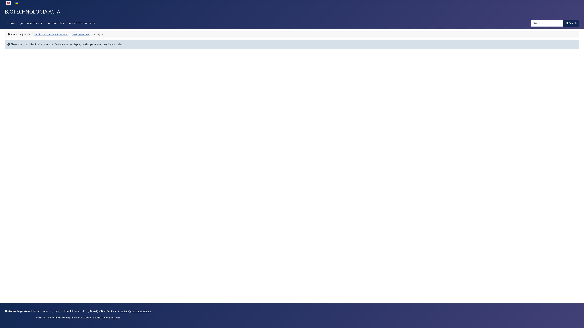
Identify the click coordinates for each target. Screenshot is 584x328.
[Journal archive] (41, 23)
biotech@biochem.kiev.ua (135, 311)
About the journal (80, 23)
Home (11, 23)
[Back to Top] (579, 322)
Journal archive (30, 23)
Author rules (56, 23)
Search (573, 23)
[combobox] (547, 23)
